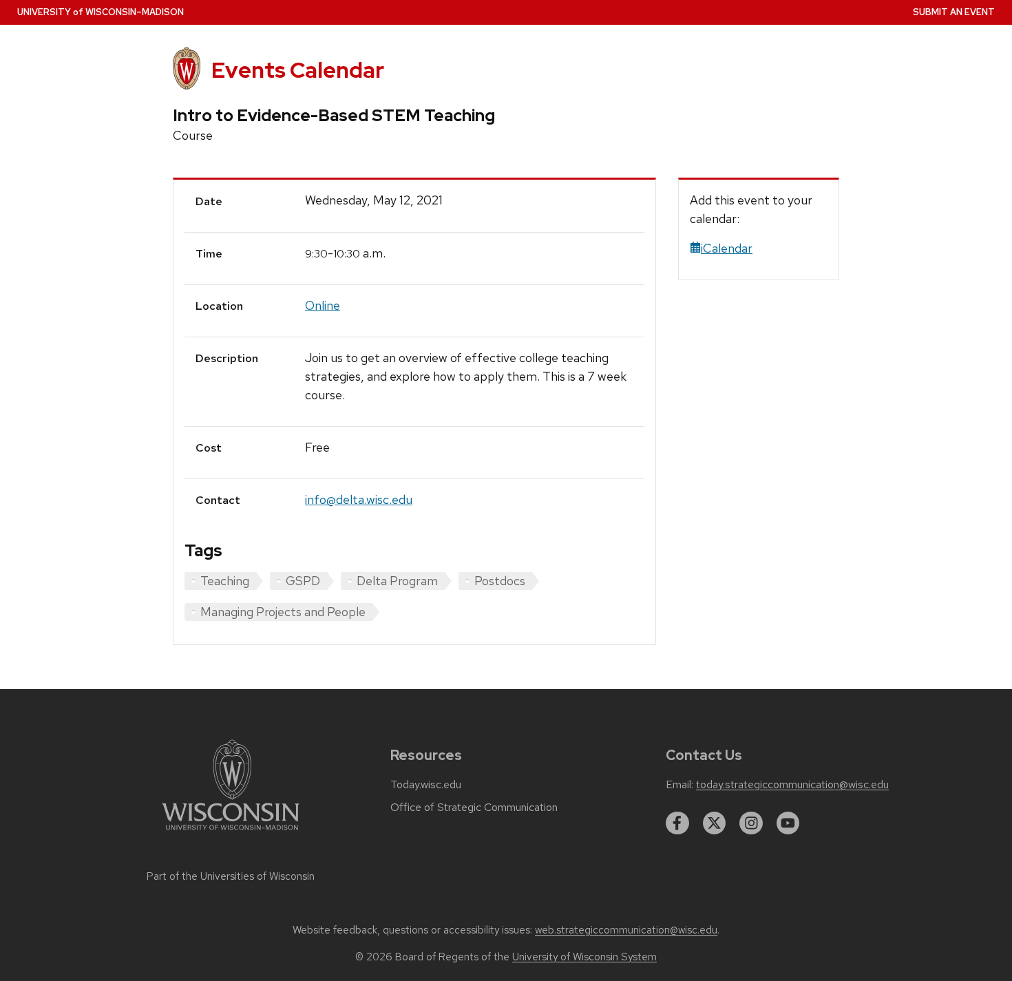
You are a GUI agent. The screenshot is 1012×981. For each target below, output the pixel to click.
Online (322, 305)
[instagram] (751, 823)
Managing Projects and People (283, 612)
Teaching (224, 581)
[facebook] (677, 823)
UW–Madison (100, 12)
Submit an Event (954, 12)
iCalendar (726, 248)
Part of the (231, 876)
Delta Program (397, 581)
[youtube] (788, 823)
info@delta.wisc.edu (358, 499)
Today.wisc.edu (425, 785)
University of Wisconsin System (584, 957)
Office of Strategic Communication (474, 807)
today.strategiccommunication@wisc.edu (792, 785)
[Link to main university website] (230, 832)
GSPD (303, 581)
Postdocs (499, 581)
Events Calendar (297, 70)
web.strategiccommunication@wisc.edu (626, 930)
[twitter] (714, 823)
